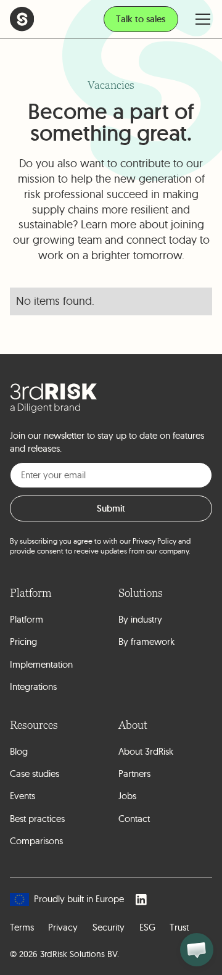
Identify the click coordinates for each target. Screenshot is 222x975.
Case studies (34, 773)
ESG (147, 927)
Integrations (33, 686)
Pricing (23, 641)
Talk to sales (140, 19)
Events (22, 796)
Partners (134, 773)
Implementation (41, 664)
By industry (140, 619)
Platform (26, 619)
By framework (146, 641)
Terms (22, 927)
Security (108, 927)
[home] (22, 19)
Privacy (63, 927)
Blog (19, 751)
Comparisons (36, 841)
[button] (200, 18)
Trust (179, 927)
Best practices (37, 818)
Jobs (127, 796)
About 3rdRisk (145, 751)
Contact (134, 818)
